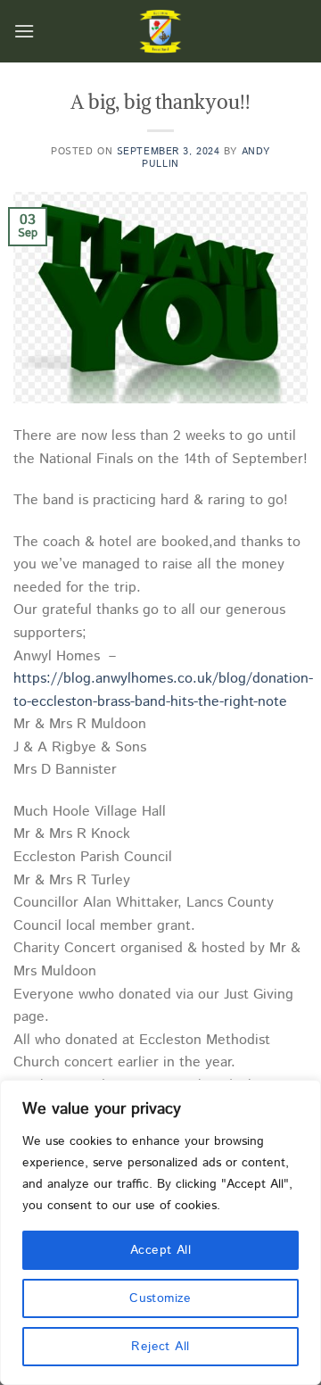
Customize (160, 1298)
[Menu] (24, 31)
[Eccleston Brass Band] (160, 31)
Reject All (160, 1347)
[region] (160, 1232)
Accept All (160, 1250)
